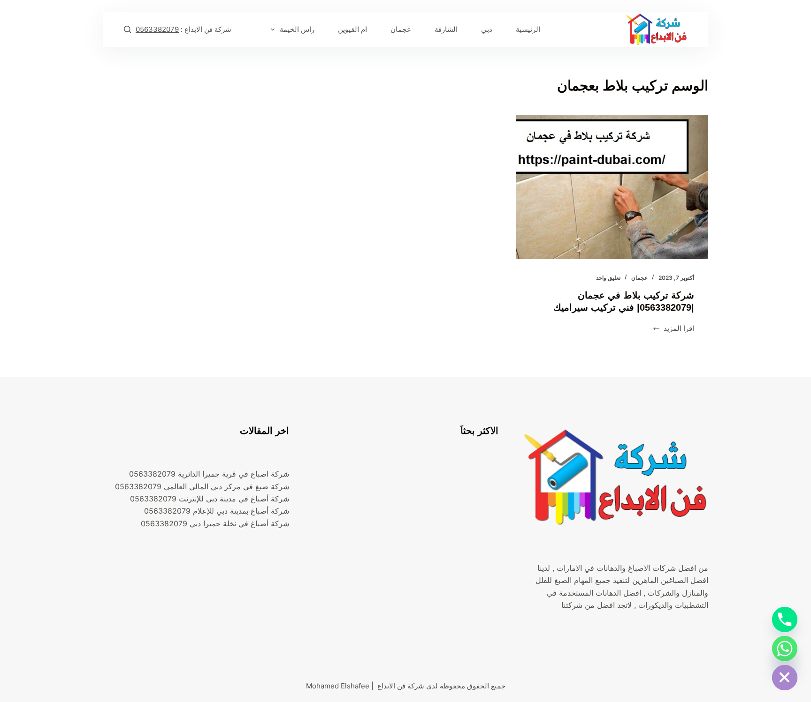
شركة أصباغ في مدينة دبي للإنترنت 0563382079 (209, 498)
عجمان (400, 29)
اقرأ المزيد (673, 329)
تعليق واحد (608, 277)
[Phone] (784, 619)
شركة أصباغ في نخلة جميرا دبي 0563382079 (215, 523)
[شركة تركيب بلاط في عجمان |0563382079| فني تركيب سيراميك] (612, 187)
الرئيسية (528, 29)
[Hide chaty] (784, 677)
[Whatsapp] (784, 648)
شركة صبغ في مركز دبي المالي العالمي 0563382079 (202, 486)
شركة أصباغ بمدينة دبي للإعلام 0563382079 (216, 510)
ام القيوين (352, 29)
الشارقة (446, 29)
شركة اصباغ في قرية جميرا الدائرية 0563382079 (209, 473)
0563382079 (157, 29)
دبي (486, 29)
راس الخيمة (297, 29)
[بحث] (127, 29)
